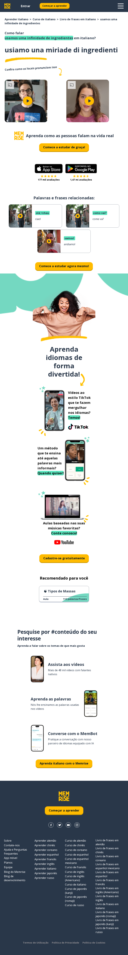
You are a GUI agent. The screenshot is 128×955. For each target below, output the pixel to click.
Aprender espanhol (46, 854)
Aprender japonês (45, 873)
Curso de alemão (75, 840)
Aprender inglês (44, 864)
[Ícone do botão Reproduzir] (28, 101)
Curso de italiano (44, 19)
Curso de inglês (74, 872)
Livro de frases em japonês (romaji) (107, 914)
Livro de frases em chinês (107, 850)
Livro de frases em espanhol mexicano (108, 866)
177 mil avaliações (49, 179)
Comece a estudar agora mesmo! (64, 266)
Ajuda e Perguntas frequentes (15, 851)
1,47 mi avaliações (81, 179)
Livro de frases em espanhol (107, 874)
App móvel (10, 858)
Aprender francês (45, 859)
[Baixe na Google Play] (81, 168)
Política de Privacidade (65, 942)
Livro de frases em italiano (78, 19)
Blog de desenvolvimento (14, 878)
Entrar (25, 6)
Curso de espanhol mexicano (76, 861)
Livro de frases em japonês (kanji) (107, 922)
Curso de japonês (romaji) (76, 899)
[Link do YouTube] (68, 825)
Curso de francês (75, 867)
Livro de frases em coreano (107, 858)
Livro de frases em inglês (107, 898)
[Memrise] (7, 6)
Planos (8, 862)
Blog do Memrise (14, 872)
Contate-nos (12, 845)
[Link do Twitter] (59, 825)
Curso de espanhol (76, 854)
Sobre (8, 840)
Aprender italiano (16, 19)
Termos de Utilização (35, 942)
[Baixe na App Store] (49, 168)
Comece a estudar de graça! (64, 147)
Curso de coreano (76, 850)
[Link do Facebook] (51, 825)
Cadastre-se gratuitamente (64, 558)
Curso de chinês (75, 845)
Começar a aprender (54, 5)
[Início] (19, 136)
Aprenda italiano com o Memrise (64, 763)
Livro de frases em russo (107, 930)
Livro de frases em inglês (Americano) (107, 890)
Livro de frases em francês (107, 882)
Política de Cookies (93, 942)
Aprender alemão (45, 840)
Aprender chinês (44, 845)
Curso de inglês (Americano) (74, 878)
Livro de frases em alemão (107, 842)
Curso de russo (74, 905)
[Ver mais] (121, 6)
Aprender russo (44, 878)
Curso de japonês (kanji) (76, 891)
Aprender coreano (45, 850)
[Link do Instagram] (77, 825)
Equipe (8, 867)
